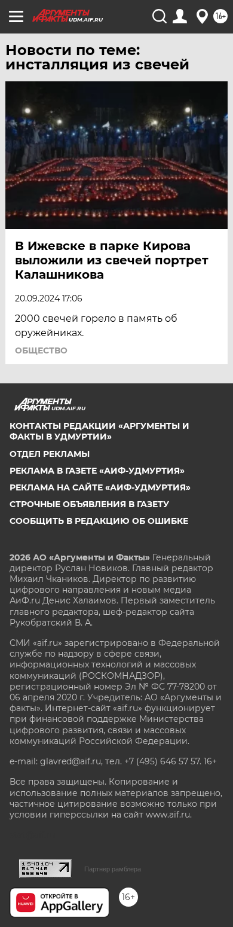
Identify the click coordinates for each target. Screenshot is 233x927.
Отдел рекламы (50, 454)
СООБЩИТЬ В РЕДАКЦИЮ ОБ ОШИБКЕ (99, 521)
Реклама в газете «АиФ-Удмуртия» (97, 470)
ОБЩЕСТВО (41, 350)
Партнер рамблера (112, 869)
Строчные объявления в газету (89, 504)
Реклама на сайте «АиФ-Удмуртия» (100, 487)
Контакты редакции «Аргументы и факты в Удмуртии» (99, 431)
